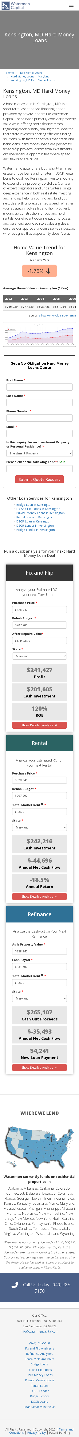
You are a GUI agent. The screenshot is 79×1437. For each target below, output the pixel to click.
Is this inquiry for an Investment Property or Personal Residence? (38, 444)
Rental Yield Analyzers (39, 1359)
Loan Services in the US (40, 1407)
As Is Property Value (28, 944)
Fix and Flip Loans (39, 1370)
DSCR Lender (40, 1391)
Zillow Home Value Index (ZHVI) (57, 315)
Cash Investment (39, 696)
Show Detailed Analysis (37, 725)
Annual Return (39, 886)
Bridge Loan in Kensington (34, 505)
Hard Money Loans (40, 1375)
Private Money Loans (39, 1380)
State (17, 649)
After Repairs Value (28, 634)
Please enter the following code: (36, 462)
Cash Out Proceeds (40, 1018)
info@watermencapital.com (39, 1331)
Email (11, 427)
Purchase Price (24, 603)
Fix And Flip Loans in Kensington (38, 509)
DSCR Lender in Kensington (35, 525)
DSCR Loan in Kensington (33, 521)
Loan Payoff (22, 960)
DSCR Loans (39, 1402)
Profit (39, 676)
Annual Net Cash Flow (39, 867)
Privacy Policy (36, 1432)
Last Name (15, 396)
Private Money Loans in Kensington (40, 513)
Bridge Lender (39, 1396)
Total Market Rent (29, 805)
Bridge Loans (40, 1364)
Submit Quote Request (39, 479)
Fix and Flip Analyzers (39, 1348)
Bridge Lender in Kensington (35, 530)
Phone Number (18, 411)
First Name (15, 380)
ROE (39, 715)
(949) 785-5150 (39, 1343)
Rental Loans (39, 1386)
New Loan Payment (39, 1057)
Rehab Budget (24, 618)
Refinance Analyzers (39, 1354)
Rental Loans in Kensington (35, 517)
